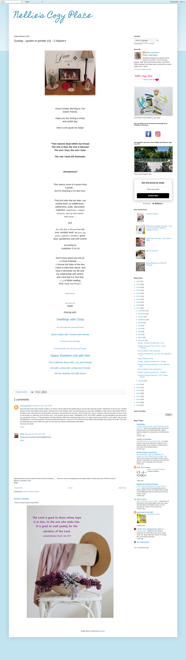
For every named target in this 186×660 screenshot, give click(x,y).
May (139, 331)
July (139, 326)
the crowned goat (143, 542)
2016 (138, 384)
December (142, 311)
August (140, 323)
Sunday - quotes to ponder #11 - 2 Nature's (152, 372)
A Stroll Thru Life (143, 548)
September (142, 320)
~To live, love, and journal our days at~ (150, 529)
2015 (138, 387)
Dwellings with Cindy (70, 319)
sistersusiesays (26, 406)
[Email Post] (32, 392)
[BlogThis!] (38, 392)
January (141, 381)
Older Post (122, 488)
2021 (138, 296)
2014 (138, 390)
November (142, 314)
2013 (138, 393)
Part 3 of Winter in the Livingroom (149, 351)
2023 (138, 290)
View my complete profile (142, 69)
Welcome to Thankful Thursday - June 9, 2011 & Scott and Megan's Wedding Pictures (159, 228)
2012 (138, 396)
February (141, 340)
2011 (138, 399)
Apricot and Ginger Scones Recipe (147, 501)
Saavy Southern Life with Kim (70, 355)
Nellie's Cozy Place (53, 16)
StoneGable (141, 424)
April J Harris (141, 499)
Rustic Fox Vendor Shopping (156, 469)
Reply (22, 427)
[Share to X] (41, 392)
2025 (138, 284)
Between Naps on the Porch (147, 452)
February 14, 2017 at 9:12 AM (35, 434)
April (140, 334)
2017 (138, 308)
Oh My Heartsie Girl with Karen (70, 373)
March (140, 337)
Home (70, 488)
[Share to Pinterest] (45, 392)
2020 (138, 299)
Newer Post (19, 488)
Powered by (147, 203)
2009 (138, 405)
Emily (22, 434)
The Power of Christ (153, 514)
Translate (151, 44)
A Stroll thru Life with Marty (70, 341)
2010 (138, 402)
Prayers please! (142, 531)
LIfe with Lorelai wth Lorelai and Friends (70, 368)
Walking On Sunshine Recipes (147, 484)
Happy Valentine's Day (145, 359)
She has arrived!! (152, 251)
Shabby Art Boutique (144, 439)
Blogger (102, 631)
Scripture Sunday (21, 499)
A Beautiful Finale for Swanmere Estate (149, 441)
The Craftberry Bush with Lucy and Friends (70, 362)
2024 (138, 287)
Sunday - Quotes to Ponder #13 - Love (151, 343)
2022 (138, 293)
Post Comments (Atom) (31, 491)
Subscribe (153, 196)
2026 (138, 281)
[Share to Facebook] (43, 392)
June (140, 328)
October (141, 317)
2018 (138, 305)
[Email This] (36, 392)
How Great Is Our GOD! (145, 512)
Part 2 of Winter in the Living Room (149, 369)
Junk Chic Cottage (143, 467)
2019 (138, 302)
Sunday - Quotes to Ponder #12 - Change (152, 361)
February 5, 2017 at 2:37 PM (42, 406)
